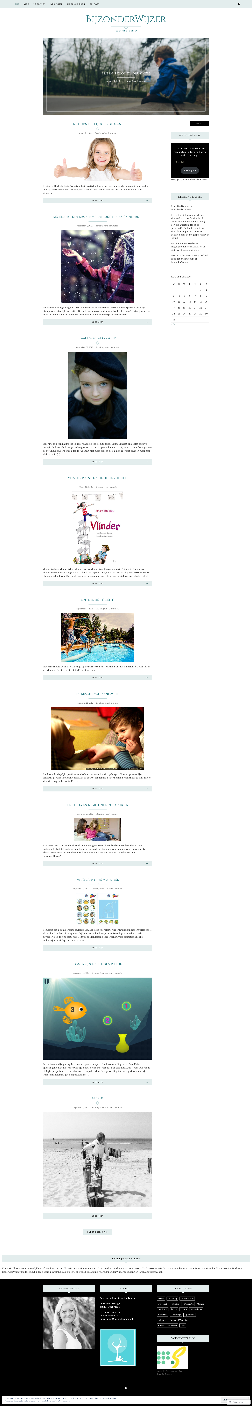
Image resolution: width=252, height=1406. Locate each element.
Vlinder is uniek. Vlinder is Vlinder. (97, 478)
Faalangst (189, 1304)
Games (200, 1304)
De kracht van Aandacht (97, 694)
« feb (173, 324)
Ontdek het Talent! (97, 600)
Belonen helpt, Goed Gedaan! (97, 124)
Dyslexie (176, 1304)
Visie (26, 4)
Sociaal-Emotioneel (167, 1325)
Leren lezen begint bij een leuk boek (97, 805)
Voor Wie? (40, 4)
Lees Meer (98, 200)
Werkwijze (56, 4)
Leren (174, 1309)
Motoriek (162, 1314)
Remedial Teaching (179, 1320)
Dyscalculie (163, 1304)
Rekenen (162, 1320)
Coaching (172, 1298)
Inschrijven (190, 170)
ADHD (161, 1298)
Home (16, 4)
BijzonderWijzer (126, 19)
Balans (97, 1098)
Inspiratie (162, 1309)
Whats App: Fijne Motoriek (97, 880)
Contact (94, 4)
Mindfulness (196, 1309)
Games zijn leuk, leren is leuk (97, 964)
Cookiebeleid (64, 1401)
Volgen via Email (190, 135)
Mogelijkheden (76, 4)
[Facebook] (239, 3)
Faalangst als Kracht (97, 338)
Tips (183, 1325)
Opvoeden (190, 1314)
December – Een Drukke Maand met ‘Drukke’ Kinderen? (97, 217)
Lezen (184, 1309)
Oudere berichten (97, 1232)
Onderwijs (176, 1314)
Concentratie (187, 1298)
